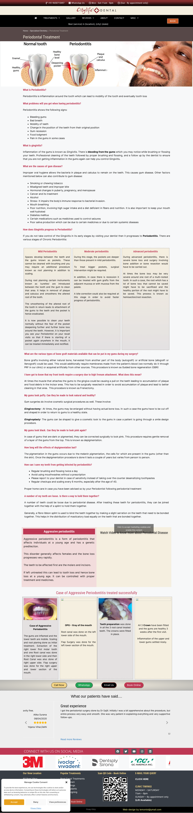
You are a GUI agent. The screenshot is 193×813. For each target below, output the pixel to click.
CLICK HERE (141, 779)
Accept (14, 802)
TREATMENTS (50, 18)
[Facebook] (117, 751)
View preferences (57, 802)
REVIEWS (86, 18)
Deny (35, 802)
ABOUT (104, 18)
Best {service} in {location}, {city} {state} (88, 24)
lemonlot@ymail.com (150, 810)
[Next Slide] (167, 722)
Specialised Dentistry (38, 31)
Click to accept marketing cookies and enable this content (133, 528)
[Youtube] (133, 751)
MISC (133, 18)
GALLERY (71, 18)
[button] (66, 782)
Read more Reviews (40, 739)
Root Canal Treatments (72, 779)
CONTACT (119, 18)
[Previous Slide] (25, 722)
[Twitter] (125, 751)
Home (25, 31)
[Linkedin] (150, 751)
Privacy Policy (36, 808)
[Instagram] (142, 751)
